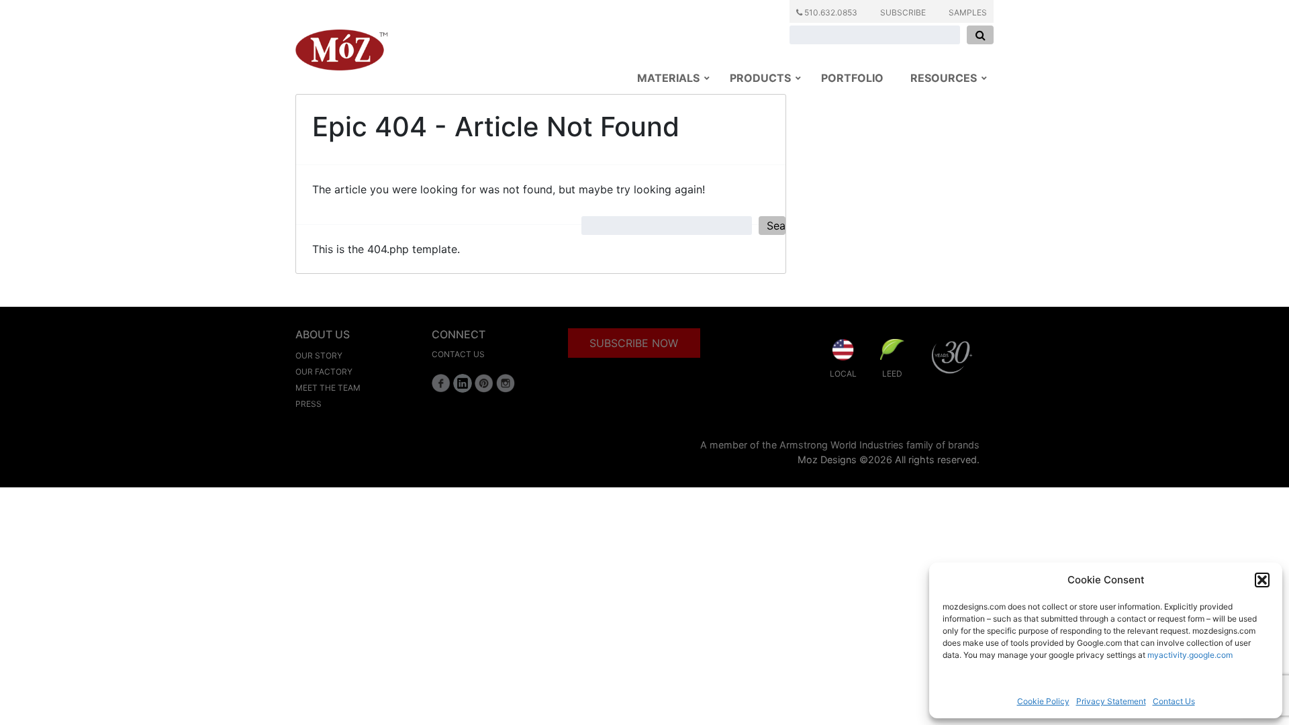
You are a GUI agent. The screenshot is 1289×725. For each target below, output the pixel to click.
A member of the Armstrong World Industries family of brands (840, 444)
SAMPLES (968, 12)
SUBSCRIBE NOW (633, 343)
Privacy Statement (1111, 701)
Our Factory (323, 372)
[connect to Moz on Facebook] (441, 383)
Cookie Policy (1043, 701)
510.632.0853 (829, 12)
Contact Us (1174, 701)
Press (308, 404)
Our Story (318, 355)
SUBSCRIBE (903, 12)
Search (776, 225)
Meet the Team (328, 388)
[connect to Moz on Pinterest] (484, 383)
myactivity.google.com (1190, 655)
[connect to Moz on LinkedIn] (462, 383)
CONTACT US (458, 354)
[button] (1262, 580)
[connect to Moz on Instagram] (505, 383)
